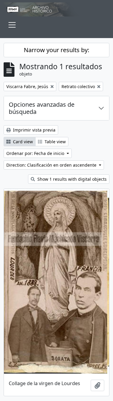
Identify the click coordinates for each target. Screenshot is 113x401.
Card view (22, 141)
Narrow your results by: (56, 50)
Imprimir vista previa (33, 130)
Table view (54, 141)
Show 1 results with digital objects (71, 179)
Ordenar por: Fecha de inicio (35, 153)
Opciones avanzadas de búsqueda (41, 108)
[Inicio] (56, 9)
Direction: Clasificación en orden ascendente (52, 165)
